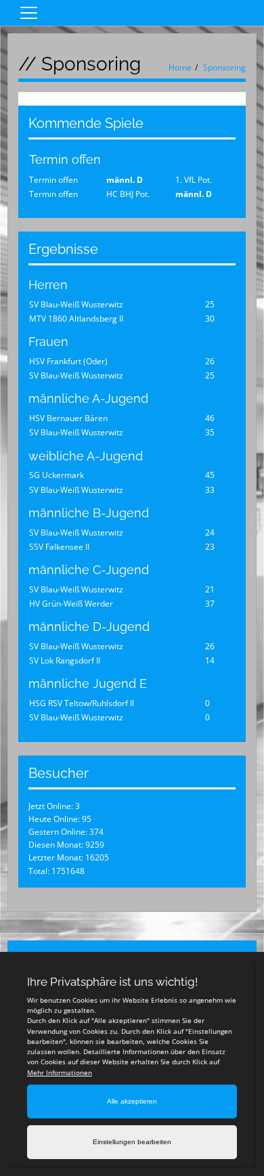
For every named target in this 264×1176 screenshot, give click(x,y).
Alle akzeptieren (132, 1101)
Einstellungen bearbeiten (132, 1142)
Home (180, 67)
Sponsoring (224, 67)
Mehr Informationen (59, 1072)
